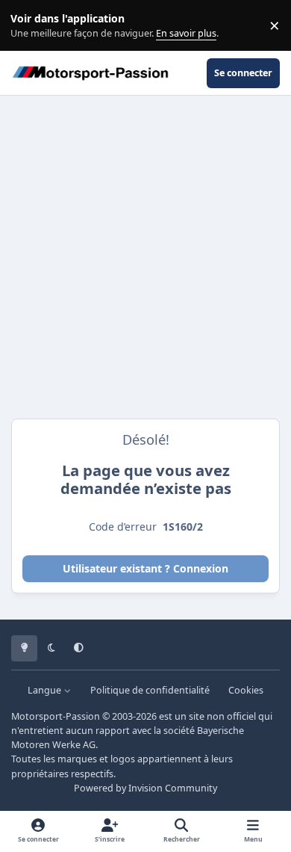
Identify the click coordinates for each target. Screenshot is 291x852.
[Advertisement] (145, 257)
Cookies (245, 690)
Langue (45, 690)
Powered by (145, 788)
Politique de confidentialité (150, 690)
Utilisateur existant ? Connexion (145, 568)
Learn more (28, 26)
